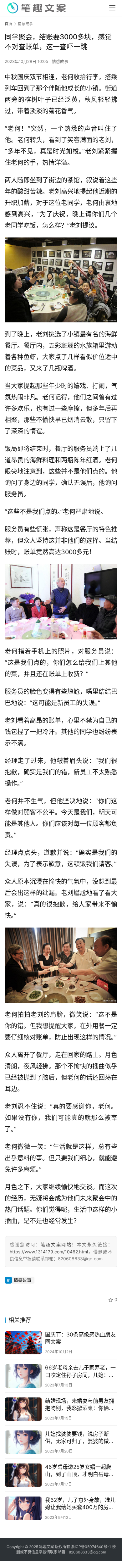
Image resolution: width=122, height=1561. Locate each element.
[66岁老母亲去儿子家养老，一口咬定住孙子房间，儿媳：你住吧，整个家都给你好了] (23, 1375)
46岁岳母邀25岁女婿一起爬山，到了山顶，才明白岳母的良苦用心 (79, 1471)
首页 (8, 23)
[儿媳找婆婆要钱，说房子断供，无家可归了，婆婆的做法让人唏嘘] (23, 1442)
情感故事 (60, 61)
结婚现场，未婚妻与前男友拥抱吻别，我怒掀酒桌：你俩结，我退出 (79, 1405)
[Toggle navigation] (112, 8)
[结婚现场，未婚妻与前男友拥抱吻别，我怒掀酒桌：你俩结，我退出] (23, 1409)
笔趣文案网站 (56, 1244)
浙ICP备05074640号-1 (91, 1546)
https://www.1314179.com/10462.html (49, 1251)
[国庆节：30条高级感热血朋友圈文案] (23, 1342)
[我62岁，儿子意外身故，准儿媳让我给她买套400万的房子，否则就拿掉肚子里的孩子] (23, 1508)
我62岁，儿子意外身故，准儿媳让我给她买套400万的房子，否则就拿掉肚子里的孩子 (80, 1504)
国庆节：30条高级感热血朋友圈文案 (80, 1338)
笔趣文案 (46, 1546)
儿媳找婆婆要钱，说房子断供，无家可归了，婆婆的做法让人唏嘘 (79, 1438)
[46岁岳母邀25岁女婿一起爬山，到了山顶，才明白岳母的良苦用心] (23, 1475)
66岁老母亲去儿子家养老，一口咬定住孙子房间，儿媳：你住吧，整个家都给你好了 (80, 1371)
